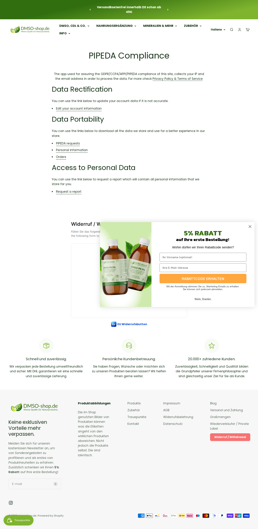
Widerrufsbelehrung (178, 417)
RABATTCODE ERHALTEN (203, 278)
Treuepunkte (136, 417)
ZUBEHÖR (191, 26)
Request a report (68, 191)
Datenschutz (173, 424)
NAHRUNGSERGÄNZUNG (114, 26)
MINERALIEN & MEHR (158, 26)
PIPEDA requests (68, 143)
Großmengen (220, 417)
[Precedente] (90, 9)
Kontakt (133, 424)
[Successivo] (167, 9)
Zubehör (133, 410)
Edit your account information (79, 108)
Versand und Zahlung (226, 410)
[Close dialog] (250, 226)
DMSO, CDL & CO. (72, 26)
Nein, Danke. (203, 299)
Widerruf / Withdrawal (230, 437)
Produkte (134, 403)
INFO (63, 33)
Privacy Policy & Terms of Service (178, 79)
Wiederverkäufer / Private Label (229, 426)
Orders (61, 157)
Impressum (171, 403)
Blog (213, 403)
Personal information (72, 150)
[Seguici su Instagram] (10, 502)
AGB (166, 410)
